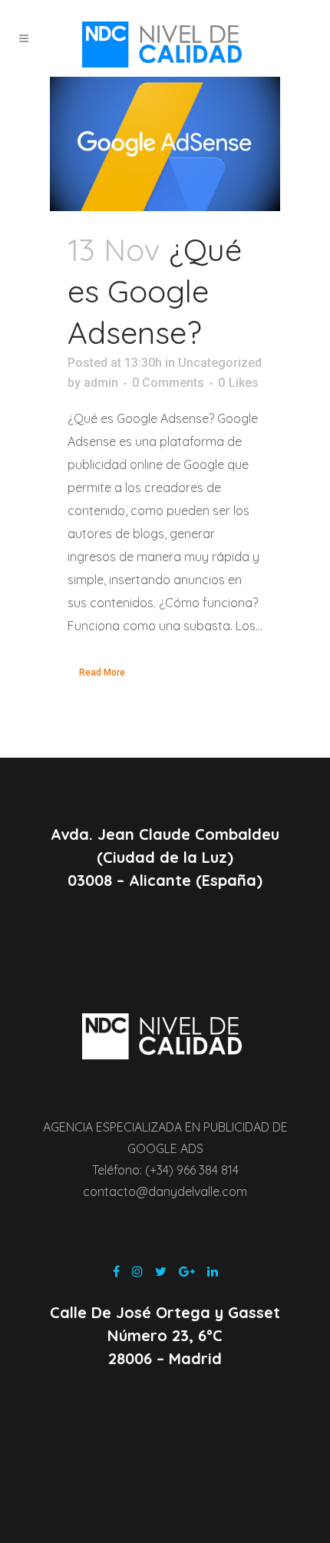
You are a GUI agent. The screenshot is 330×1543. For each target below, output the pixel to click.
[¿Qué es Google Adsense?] (165, 144)
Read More (102, 672)
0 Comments (168, 382)
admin (101, 382)
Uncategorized (220, 362)
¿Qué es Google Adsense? (155, 291)
